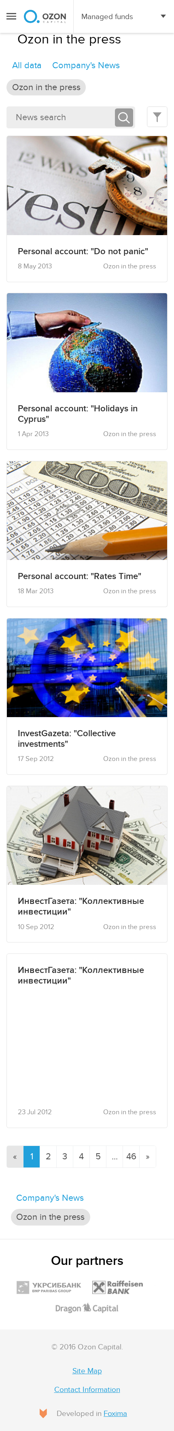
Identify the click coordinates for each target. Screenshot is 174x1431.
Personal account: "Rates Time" (79, 576)
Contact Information (87, 1389)
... (115, 1156)
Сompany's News (86, 65)
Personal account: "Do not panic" (83, 251)
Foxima (115, 1413)
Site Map (87, 1370)
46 (131, 1156)
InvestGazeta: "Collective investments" (67, 738)
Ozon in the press (46, 87)
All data (27, 65)
